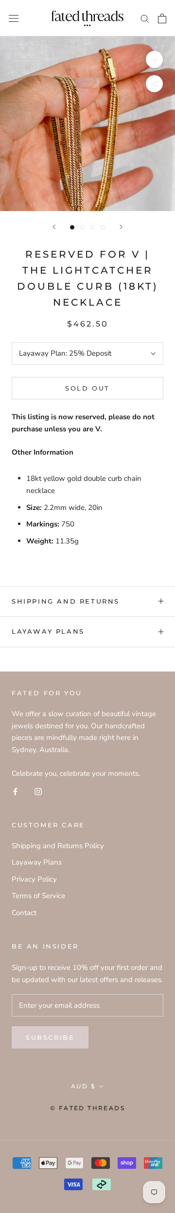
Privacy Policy (34, 879)
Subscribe (50, 1037)
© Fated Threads (87, 1108)
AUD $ (83, 1086)
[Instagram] (38, 791)
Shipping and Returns (66, 601)
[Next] (121, 227)
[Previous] (53, 227)
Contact (24, 913)
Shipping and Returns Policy (58, 846)
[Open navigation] (13, 18)
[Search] (144, 18)
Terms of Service (38, 896)
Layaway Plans (48, 631)
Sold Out (87, 388)
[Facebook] (15, 791)
